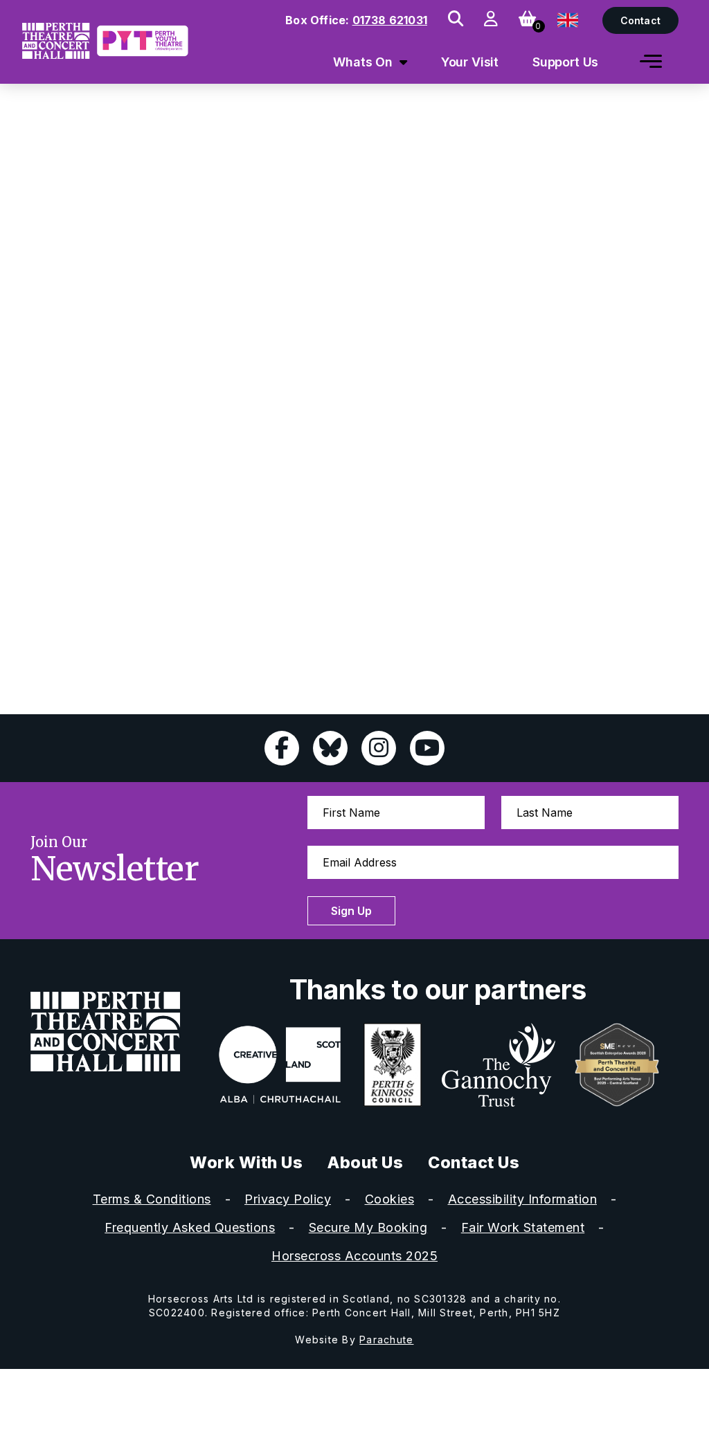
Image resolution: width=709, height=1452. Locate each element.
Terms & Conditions (152, 1199)
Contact (640, 20)
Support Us (565, 62)
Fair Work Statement (523, 1227)
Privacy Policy (287, 1199)
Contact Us (473, 1162)
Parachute (386, 1339)
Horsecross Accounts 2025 (354, 1256)
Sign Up (351, 911)
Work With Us (246, 1162)
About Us (365, 1162)
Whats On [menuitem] (363, 62)
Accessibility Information (523, 1199)
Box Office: (356, 20)
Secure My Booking (368, 1227)
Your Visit (470, 62)
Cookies (390, 1199)
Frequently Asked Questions (190, 1227)
